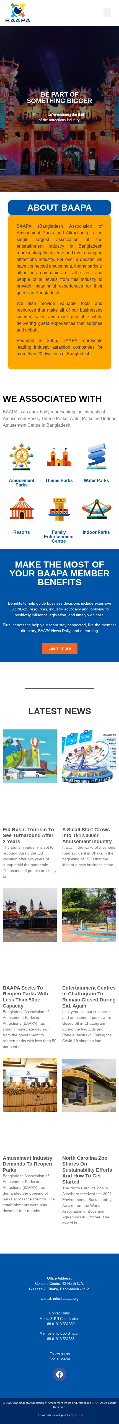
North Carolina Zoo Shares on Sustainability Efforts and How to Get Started (87, 1170)
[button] (107, 12)
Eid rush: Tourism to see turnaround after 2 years (28, 835)
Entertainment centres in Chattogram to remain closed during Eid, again (89, 997)
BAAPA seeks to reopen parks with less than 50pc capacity (25, 997)
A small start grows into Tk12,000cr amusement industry (87, 835)
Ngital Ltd (77, 1415)
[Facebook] (59, 1374)
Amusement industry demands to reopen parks (27, 1164)
